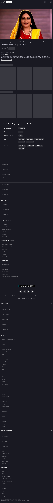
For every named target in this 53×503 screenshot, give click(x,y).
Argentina (4, 489)
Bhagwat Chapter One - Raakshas (8, 340)
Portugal (3, 497)
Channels (6, 296)
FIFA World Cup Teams (6, 479)
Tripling (3, 424)
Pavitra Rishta (4, 232)
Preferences (45, 296)
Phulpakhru (4, 255)
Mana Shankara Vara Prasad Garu (8, 352)
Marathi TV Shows (5, 168)
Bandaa (3, 367)
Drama (6, 53)
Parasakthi (4, 365)
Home (2, 6)
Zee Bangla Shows (5, 217)
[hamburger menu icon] (51, 2)
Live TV (43, 6)
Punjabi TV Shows (5, 178)
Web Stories (4, 474)
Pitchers (3, 427)
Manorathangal (5, 400)
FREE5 (25, 6)
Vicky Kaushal (4, 449)
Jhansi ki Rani (4, 313)
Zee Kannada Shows (6, 212)
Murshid (3, 395)
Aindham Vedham (5, 407)
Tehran (3, 347)
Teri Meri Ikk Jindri (5, 237)
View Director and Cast (6, 60)
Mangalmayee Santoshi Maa (8, 44)
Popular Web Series (5, 388)
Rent (49, 6)
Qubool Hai (4, 235)
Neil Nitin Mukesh (5, 454)
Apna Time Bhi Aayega (6, 230)
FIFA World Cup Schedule (7, 482)
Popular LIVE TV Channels (6, 373)
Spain (3, 487)
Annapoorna (4, 325)
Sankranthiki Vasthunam (6, 350)
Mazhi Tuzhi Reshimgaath (7, 245)
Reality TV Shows (5, 195)
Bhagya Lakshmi (5, 270)
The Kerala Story (5, 360)
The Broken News (5, 410)
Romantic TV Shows (6, 188)
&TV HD (3, 382)
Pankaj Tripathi (5, 447)
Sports (7, 6)
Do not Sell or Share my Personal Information (26, 299)
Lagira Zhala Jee (5, 250)
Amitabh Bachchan (5, 459)
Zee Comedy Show (5, 272)
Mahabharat (4, 308)
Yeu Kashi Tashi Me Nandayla (7, 247)
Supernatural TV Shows (6, 197)
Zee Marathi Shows (5, 210)
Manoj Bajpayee (5, 444)
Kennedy (3, 345)
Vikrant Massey (5, 437)
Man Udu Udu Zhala (6, 252)
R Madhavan (4, 434)
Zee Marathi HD (5, 385)
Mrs (3, 355)
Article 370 (4, 362)
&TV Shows (4, 207)
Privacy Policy (28, 296)
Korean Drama (5, 330)
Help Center (20, 296)
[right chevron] (1, 79)
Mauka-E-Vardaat (5, 275)
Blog (3, 472)
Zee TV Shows (4, 205)
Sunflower (4, 422)
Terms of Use (37, 296)
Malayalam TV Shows (6, 175)
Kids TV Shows (5, 332)
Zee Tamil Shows (5, 215)
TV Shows (14, 6)
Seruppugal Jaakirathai (6, 405)
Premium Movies (4, 336)
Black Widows (4, 412)
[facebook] (20, 292)
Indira (3, 327)
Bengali (12, 52)
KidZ (38, 6)
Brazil (3, 494)
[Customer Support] (48, 2)
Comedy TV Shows (5, 192)
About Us (13, 296)
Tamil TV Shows (5, 170)
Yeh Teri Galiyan (5, 227)
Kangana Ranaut (5, 462)
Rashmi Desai (4, 464)
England (3, 492)
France (3, 484)
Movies (20, 6)
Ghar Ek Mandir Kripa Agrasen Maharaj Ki (10, 277)
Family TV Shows (5, 190)
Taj (2, 419)
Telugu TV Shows (5, 173)
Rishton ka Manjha (5, 265)
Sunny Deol (4, 452)
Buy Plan (9, 2)
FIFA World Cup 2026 (6, 477)
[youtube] (31, 292)
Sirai (3, 357)
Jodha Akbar (4, 225)
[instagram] (24, 292)
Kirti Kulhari (4, 457)
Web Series (32, 6)
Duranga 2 (4, 415)
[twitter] (27, 292)
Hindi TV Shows (5, 165)
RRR (3, 370)
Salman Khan (4, 442)
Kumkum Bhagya (5, 315)
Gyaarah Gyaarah (5, 397)
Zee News (4, 377)
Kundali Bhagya (5, 318)
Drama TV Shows (5, 185)
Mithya (3, 417)
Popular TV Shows (4, 304)
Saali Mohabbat (5, 342)
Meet (3, 267)
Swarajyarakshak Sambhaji (7, 257)
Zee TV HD (4, 380)
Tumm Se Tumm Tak (6, 310)
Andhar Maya (4, 402)
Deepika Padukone (5, 439)
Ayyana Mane (4, 392)
